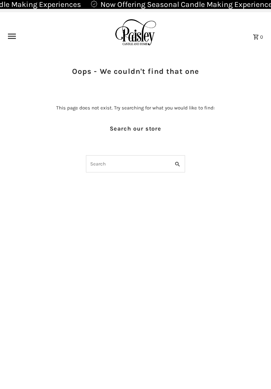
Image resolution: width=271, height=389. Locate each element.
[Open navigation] (52, 36)
